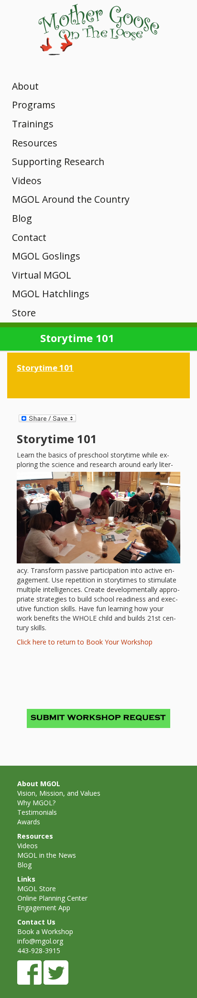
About (25, 86)
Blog (22, 218)
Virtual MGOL (41, 275)
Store (24, 312)
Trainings (33, 123)
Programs (33, 104)
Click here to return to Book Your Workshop (85, 641)
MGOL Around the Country (71, 199)
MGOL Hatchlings (50, 293)
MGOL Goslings (46, 256)
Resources (34, 142)
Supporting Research (58, 161)
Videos (27, 180)
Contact (29, 237)
